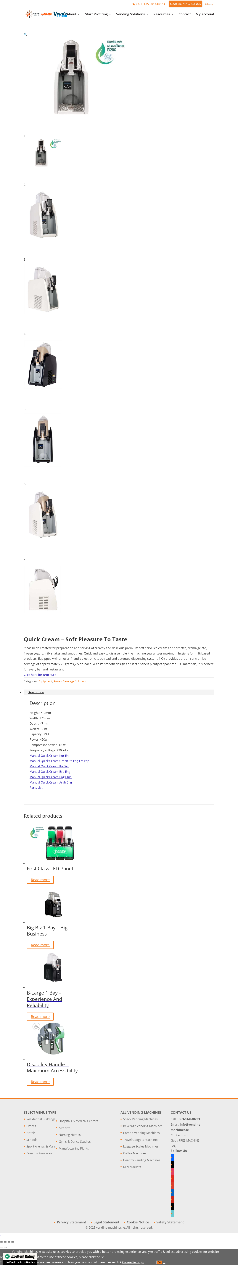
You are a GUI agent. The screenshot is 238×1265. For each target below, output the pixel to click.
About (71, 14)
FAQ (173, 1146)
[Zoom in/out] (1, 1242)
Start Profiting (96, 14)
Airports (64, 1128)
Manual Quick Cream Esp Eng (50, 772)
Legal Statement (106, 1222)
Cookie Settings (133, 1262)
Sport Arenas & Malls (41, 1146)
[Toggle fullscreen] (5, 1242)
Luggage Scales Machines (140, 1146)
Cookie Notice (138, 1222)
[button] (26, 34)
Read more (40, 879)
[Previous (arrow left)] (1, 1247)
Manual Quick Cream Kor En (49, 756)
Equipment (45, 681)
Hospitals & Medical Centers (78, 1121)
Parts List (36, 788)
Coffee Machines (134, 1153)
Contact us (178, 1135)
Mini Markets (132, 1167)
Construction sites (39, 1153)
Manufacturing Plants (74, 1148)
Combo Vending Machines (141, 1133)
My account (205, 14)
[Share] (8, 1242)
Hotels (31, 1133)
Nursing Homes (70, 1135)
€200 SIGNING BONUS (185, 4)
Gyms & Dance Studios (75, 1142)
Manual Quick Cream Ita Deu (49, 766)
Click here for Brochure (40, 675)
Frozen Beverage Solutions (70, 681)
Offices (31, 1126)
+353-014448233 (188, 1119)
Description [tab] (36, 692)
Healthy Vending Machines (141, 1160)
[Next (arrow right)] (5, 1247)
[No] (164, 1263)
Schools (31, 1140)
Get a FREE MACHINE (185, 1140)
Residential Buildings (40, 1119)
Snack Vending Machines (140, 1119)
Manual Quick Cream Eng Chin (51, 777)
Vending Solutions (130, 14)
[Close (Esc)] (12, 1242)
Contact (184, 14)
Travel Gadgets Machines (140, 1140)
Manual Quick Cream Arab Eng (51, 782)
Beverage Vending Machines (143, 1126)
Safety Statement (170, 1222)
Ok (159, 1262)
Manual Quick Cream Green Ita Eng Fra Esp (59, 761)
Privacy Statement (71, 1222)
